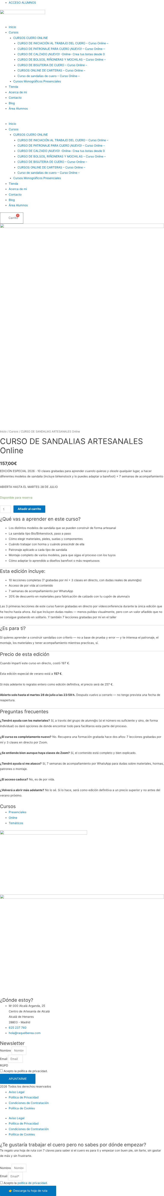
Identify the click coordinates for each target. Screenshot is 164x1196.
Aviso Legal (16, 1092)
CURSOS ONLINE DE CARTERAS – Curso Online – (51, 70)
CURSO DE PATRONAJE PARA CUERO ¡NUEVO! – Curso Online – (61, 49)
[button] (82, 118)
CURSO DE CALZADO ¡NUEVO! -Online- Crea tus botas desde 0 (61, 54)
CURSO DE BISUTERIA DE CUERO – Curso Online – (52, 65)
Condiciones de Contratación (29, 1103)
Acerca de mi (18, 92)
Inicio (12, 27)
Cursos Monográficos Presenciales (37, 81)
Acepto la (26, 1183)
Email (4, 1059)
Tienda (13, 86)
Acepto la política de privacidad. (26, 1071)
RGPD (4, 1065)
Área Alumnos (18, 108)
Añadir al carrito (29, 509)
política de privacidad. (33, 1183)
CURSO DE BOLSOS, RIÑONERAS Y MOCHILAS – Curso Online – (62, 59)
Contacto (15, 97)
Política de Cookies (22, 1108)
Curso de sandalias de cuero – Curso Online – (49, 76)
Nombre (6, 1050)
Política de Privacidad (23, 1097)
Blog (12, 103)
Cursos (13, 32)
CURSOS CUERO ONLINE (30, 38)
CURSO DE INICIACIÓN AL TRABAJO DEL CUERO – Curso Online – (63, 43)
